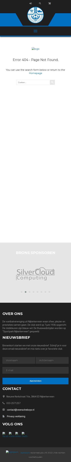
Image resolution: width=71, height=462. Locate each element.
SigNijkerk (25, 452)
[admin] (30, 3)
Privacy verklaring (16, 416)
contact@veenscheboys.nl (20, 409)
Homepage (35, 73)
